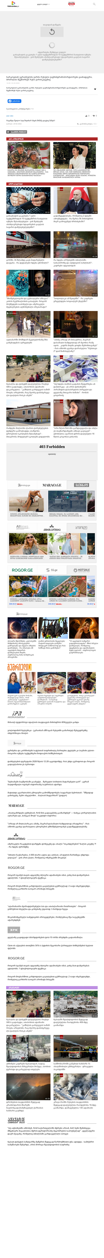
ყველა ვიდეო (42, 4)
